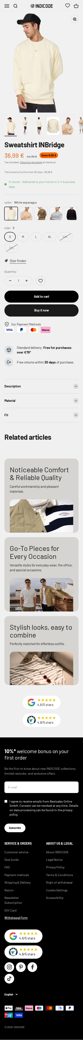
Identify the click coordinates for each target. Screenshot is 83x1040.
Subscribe (15, 827)
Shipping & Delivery (17, 882)
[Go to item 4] (53, 126)
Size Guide (11, 859)
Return (9, 890)
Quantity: (10, 271)
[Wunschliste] (67, 6)
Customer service (16, 852)
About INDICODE (57, 852)
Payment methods (16, 875)
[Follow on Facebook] (32, 967)
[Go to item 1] (10, 126)
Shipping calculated (31, 162)
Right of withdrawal (59, 882)
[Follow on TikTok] (9, 979)
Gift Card (10, 910)
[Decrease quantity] (10, 280)
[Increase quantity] (26, 280)
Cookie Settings (57, 890)
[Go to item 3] (39, 126)
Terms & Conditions (59, 875)
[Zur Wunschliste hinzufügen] (40, 280)
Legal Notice (54, 859)
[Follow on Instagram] (9, 967)
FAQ (7, 867)
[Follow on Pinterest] (21, 967)
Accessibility (54, 898)
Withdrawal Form (16, 918)
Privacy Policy (55, 867)
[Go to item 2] (25, 126)
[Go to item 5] (67, 126)
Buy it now (41, 310)
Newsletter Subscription (13, 900)
